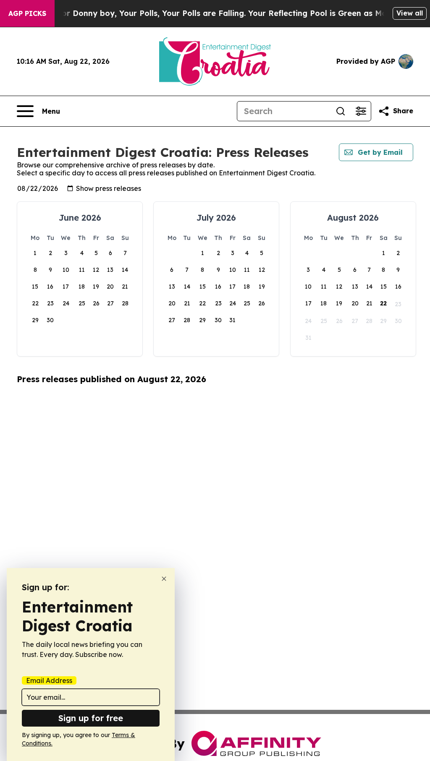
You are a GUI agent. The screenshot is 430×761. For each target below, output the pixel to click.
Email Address (49, 680)
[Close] (164, 579)
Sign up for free (90, 718)
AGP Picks (27, 13)
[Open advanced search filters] (361, 111)
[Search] (340, 111)
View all (409, 13)
